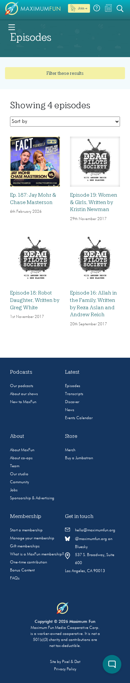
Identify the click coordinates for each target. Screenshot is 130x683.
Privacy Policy (65, 669)
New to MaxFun (23, 402)
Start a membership (26, 530)
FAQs (15, 578)
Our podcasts (21, 386)
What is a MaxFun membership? (37, 554)
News (69, 410)
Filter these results (65, 73)
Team (14, 466)
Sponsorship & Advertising (32, 498)
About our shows (24, 394)
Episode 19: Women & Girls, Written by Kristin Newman (93, 202)
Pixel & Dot (71, 662)
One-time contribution (28, 562)
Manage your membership (32, 538)
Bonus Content (22, 570)
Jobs (14, 490)
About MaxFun (22, 450)
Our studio (19, 474)
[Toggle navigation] (11, 27)
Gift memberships (25, 546)
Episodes (72, 386)
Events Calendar (79, 418)
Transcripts (74, 394)
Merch (70, 450)
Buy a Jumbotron (79, 458)
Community (19, 482)
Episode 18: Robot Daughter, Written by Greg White (34, 300)
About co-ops (21, 458)
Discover (72, 402)
